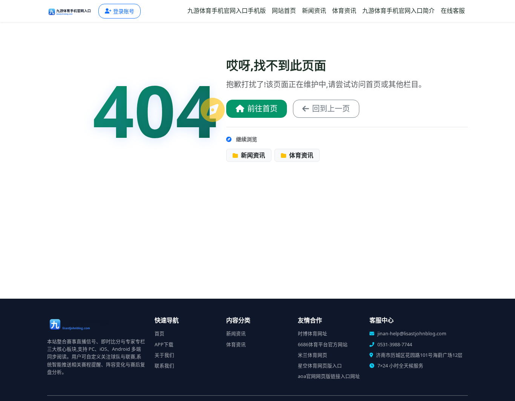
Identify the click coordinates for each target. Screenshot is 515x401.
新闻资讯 (314, 10)
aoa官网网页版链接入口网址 (329, 376)
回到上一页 (331, 108)
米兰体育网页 (312, 355)
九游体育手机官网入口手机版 (226, 10)
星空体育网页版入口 (320, 365)
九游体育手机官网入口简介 (398, 10)
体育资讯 (344, 10)
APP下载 (164, 344)
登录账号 (123, 11)
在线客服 (453, 10)
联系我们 (164, 365)
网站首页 (284, 10)
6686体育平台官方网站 (323, 344)
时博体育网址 (312, 333)
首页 (159, 333)
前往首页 (262, 108)
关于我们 (164, 355)
